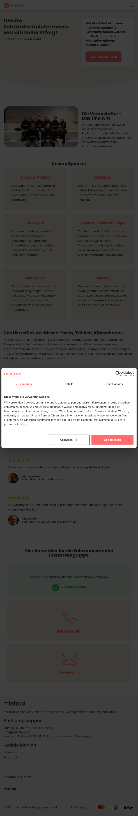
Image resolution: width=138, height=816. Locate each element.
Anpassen (66, 439)
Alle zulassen (112, 439)
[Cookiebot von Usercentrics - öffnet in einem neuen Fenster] (118, 373)
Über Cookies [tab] (114, 384)
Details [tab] (69, 384)
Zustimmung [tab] (24, 384)
